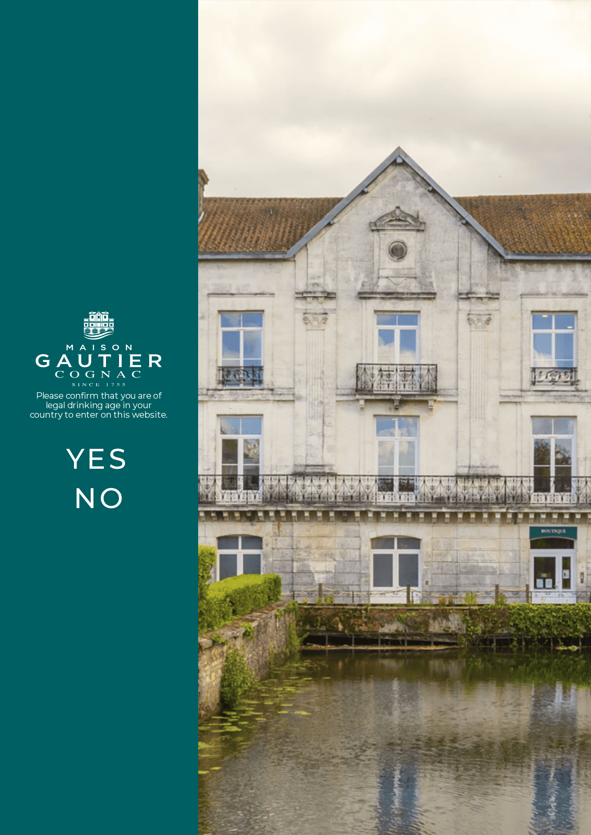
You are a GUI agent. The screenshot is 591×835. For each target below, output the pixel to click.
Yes (97, 458)
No (99, 498)
